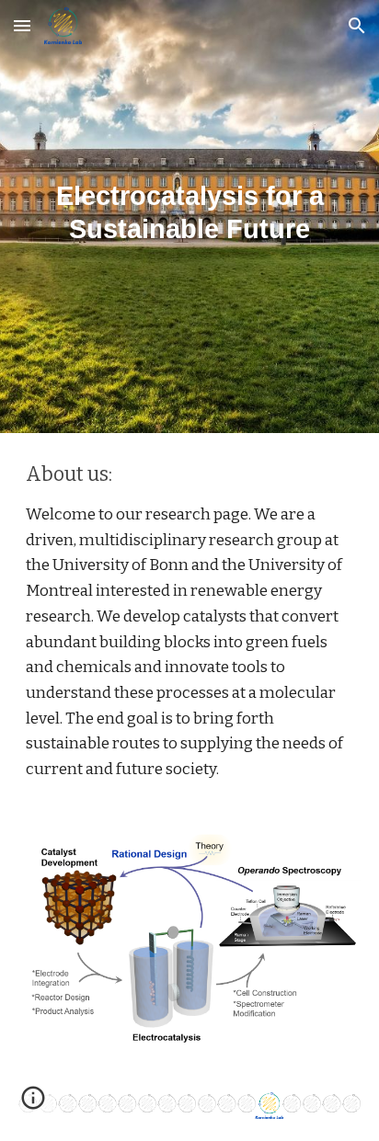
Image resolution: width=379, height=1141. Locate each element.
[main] (189, 203)
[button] (22, 25)
